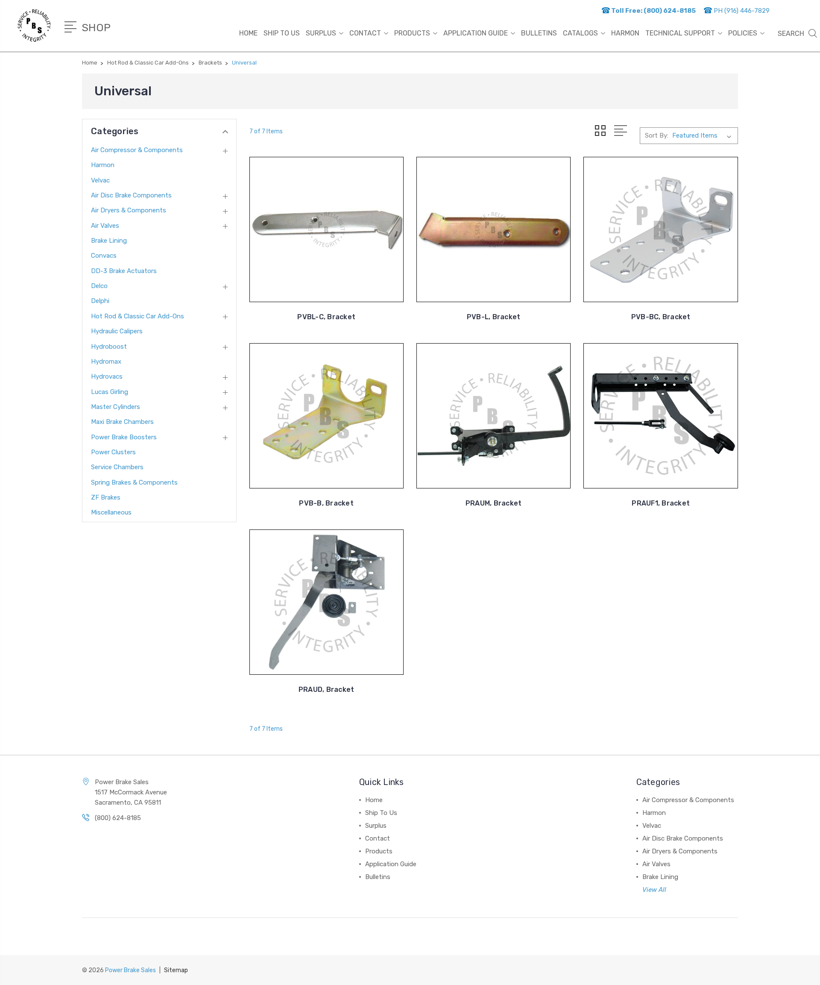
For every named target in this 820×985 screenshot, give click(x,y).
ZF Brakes (105, 497)
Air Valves (105, 225)
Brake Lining (109, 240)
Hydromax (106, 361)
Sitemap (176, 970)
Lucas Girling (109, 392)
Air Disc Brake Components (131, 195)
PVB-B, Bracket (326, 503)
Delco (99, 286)
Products (412, 33)
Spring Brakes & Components (134, 482)
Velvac (100, 180)
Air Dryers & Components (128, 210)
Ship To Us (282, 33)
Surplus (321, 33)
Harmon (102, 165)
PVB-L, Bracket (494, 317)
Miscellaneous (111, 512)
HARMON (625, 33)
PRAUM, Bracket (494, 503)
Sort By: (656, 135)
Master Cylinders (115, 407)
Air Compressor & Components (137, 150)
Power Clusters (113, 452)
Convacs (104, 255)
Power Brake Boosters (124, 437)
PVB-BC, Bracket (661, 317)
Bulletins (539, 33)
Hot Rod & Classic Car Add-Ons (137, 316)
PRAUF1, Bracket (661, 503)
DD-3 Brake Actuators (124, 271)
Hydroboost (109, 346)
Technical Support (680, 33)
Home (248, 33)
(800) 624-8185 (118, 818)
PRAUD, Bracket (326, 689)
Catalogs (580, 33)
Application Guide (475, 33)
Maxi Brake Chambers (122, 422)
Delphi (100, 301)
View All (654, 890)
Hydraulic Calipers (117, 331)
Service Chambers (117, 467)
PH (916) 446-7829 (741, 11)
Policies (742, 33)
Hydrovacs (107, 376)
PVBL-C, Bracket (326, 317)
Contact (365, 33)
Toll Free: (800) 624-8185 (653, 11)
